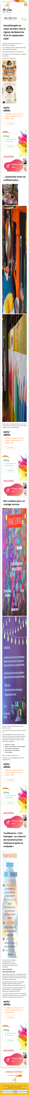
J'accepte (15, 1090)
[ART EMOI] (7, 8)
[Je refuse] (27, 1089)
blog (6, 136)
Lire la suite (10, 123)
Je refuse (15, 1092)
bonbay (19, 1075)
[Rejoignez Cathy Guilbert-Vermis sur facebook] (22, 20)
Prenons (10, 20)
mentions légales (11, 1075)
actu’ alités (7, 109)
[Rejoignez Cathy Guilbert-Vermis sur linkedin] (25, 20)
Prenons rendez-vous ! (18, 165)
